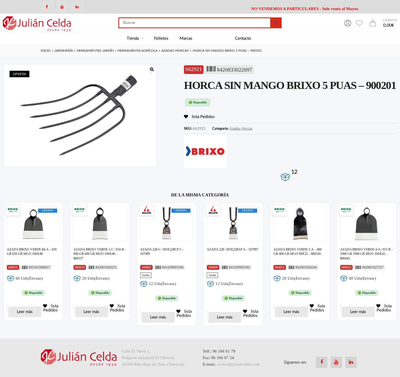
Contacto (243, 38)
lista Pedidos (203, 117)
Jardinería (63, 50)
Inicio (46, 50)
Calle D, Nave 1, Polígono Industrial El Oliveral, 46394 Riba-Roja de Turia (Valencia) (153, 357)
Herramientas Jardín (95, 50)
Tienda (133, 38)
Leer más (25, 312)
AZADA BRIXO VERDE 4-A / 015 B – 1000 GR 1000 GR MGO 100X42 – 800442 (366, 254)
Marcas (186, 38)
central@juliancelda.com (238, 364)
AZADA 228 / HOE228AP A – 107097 (232, 249)
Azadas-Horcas (175, 50)
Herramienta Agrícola (138, 50)
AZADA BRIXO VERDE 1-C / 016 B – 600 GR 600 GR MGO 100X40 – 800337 (99, 254)
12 (294, 172)
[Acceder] (347, 22)
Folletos (161, 38)
